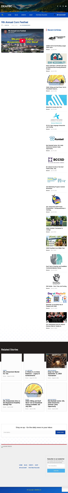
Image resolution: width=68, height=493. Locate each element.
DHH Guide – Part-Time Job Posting (56, 286)
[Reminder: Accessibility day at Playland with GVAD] (56, 297)
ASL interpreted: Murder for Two (11, 373)
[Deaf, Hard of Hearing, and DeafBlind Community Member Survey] (56, 259)
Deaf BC (7, 25)
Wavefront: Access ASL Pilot (54, 107)
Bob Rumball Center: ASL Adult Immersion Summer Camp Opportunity (54, 147)
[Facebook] (58, 6)
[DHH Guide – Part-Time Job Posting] (56, 279)
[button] (2, 15)
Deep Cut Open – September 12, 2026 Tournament (55, 373)
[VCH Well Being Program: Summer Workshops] (56, 179)
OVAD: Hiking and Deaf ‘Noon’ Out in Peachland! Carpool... (56, 88)
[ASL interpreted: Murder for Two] (11, 361)
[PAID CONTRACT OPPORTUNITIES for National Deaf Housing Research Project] (56, 58)
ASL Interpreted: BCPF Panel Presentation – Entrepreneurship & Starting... (55, 208)
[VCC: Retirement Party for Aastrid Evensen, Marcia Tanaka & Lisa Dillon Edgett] (56, 317)
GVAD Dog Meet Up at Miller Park (55, 248)
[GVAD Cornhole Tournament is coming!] (56, 221)
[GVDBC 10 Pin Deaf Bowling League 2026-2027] (56, 39)
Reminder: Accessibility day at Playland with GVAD (54, 305)
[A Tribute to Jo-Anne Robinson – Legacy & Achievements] (34, 361)
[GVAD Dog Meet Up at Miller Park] (56, 241)
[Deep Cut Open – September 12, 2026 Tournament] (56, 361)
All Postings (23, 25)
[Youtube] (66, 6)
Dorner (48, 49)
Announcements (52, 370)
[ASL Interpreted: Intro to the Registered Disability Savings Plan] (11, 390)
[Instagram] (60, 6)
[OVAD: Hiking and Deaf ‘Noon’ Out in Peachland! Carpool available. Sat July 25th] (56, 80)
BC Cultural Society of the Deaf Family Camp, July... (54, 167)
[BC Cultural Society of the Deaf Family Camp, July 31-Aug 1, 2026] (56, 160)
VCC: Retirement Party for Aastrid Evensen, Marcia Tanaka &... (55, 325)
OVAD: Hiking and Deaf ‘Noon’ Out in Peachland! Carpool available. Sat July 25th (33, 403)
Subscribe (60, 432)
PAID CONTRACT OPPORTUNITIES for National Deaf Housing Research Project (56, 67)
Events (28, 25)
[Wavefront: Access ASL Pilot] (56, 100)
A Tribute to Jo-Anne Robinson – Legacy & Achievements (32, 373)
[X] (63, 6)
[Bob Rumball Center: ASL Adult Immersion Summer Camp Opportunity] (56, 138)
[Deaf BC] (2, 25)
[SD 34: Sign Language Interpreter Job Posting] (56, 118)
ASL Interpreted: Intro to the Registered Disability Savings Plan (11, 403)
